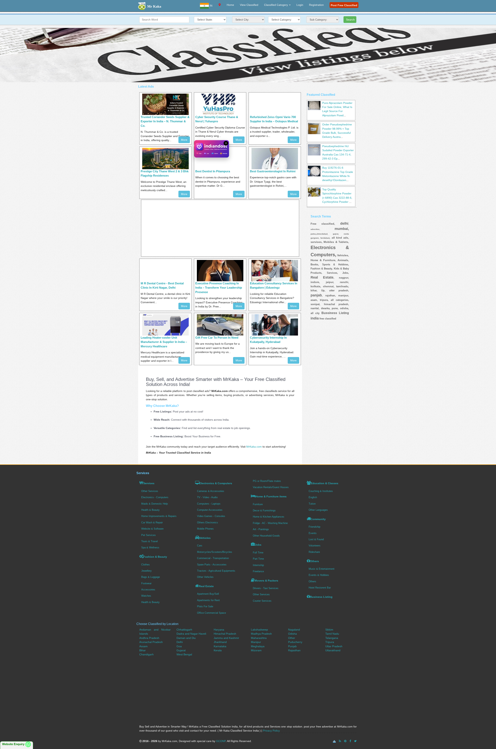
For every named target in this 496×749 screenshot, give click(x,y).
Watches (146, 595)
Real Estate (206, 586)
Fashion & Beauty (155, 556)
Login (299, 4)
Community (318, 519)
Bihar (142, 650)
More (239, 139)
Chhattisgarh (184, 629)
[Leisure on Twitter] (355, 741)
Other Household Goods (266, 535)
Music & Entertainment (321, 568)
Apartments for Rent (208, 600)
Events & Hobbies (319, 575)
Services (148, 483)
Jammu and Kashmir (226, 637)
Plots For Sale (205, 606)
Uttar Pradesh (333, 646)
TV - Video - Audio (207, 497)
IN (210, 5)
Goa (179, 646)
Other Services (149, 491)
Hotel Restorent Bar (320, 587)
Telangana (331, 637)
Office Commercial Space (211, 612)
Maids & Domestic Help (154, 503)
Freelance (258, 571)
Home (230, 4)
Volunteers (314, 545)
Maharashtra (259, 637)
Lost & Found (316, 539)
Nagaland (294, 629)
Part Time (258, 558)
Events (313, 533)
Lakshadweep (259, 629)
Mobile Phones (205, 528)
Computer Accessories (209, 509)
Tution (312, 503)
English (313, 497)
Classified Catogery (276, 4)
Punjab (292, 646)
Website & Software (152, 528)
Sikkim (329, 629)
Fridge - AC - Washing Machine (270, 523)
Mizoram (256, 650)
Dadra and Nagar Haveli (191, 633)
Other (291, 637)
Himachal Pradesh (225, 633)
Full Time (258, 552)
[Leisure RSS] (340, 741)
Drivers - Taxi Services (265, 588)
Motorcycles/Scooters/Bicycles (214, 552)
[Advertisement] (248, 55)
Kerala (218, 650)
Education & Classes (324, 483)
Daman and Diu (186, 637)
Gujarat (181, 650)
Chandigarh (146, 654)
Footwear (146, 583)
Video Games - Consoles (211, 516)
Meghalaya (257, 646)
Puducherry (295, 642)
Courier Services (262, 600)
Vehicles (205, 537)
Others (314, 561)
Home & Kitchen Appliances (268, 516)
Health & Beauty (150, 509)
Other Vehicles (205, 577)
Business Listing (321, 596)
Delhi (180, 642)
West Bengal (184, 654)
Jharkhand (220, 642)
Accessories (148, 589)
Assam (143, 646)
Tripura (329, 642)
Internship (258, 565)
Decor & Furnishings (264, 510)
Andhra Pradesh (149, 637)
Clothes (145, 564)
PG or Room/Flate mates (267, 481)
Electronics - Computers (154, 497)
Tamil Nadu (332, 633)
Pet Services (148, 535)
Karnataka (220, 646)
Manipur (256, 642)
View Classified (249, 4)
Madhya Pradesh (261, 633)
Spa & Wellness (150, 547)
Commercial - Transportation (213, 558)
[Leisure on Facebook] (350, 741)
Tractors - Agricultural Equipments (216, 570)
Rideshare (314, 552)
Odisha (292, 633)
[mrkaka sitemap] (335, 741)
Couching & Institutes (321, 491)
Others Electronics (207, 522)
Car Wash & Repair (152, 522)
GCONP (221, 741)
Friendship (314, 526)
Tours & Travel (149, 541)
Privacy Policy (271, 730)
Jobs (258, 544)
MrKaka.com (254, 446)
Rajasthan (294, 650)
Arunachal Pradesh (151, 642)
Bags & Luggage (150, 577)
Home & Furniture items (271, 496)
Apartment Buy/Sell (208, 593)
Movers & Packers (266, 580)
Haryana (219, 629)
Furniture (258, 504)
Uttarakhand (332, 650)
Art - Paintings (261, 529)
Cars (199, 545)
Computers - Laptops (208, 503)
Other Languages (318, 509)
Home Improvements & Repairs (159, 516)
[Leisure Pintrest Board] (345, 741)
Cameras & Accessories (210, 491)
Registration (316, 4)
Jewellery (146, 570)
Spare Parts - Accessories (211, 564)
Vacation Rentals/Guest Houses (271, 487)
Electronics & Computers (215, 483)
